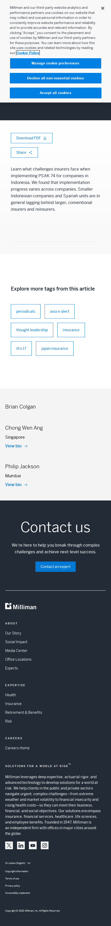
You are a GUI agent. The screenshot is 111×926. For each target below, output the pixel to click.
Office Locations (18, 659)
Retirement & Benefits (23, 712)
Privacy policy (12, 885)
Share (21, 152)
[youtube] (33, 845)
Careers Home (17, 748)
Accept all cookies (55, 93)
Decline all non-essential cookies (55, 78)
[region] (55, 51)
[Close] (102, 8)
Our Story (13, 633)
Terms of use (12, 878)
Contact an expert (55, 566)
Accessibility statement (17, 893)
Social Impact (16, 642)
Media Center (16, 650)
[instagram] (45, 845)
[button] (9, 845)
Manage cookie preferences (55, 63)
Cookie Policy (28, 53)
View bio (13, 446)
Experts (11, 668)
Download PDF (28, 138)
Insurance (13, 703)
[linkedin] (21, 845)
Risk (8, 721)
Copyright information (16, 871)
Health (10, 695)
